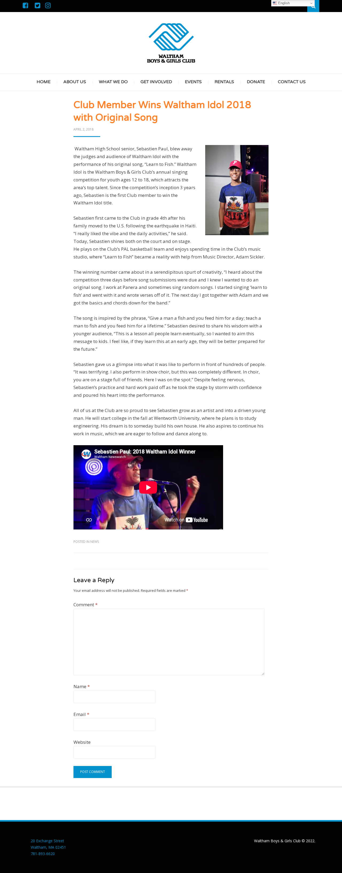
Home (43, 82)
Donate (256, 82)
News (94, 541)
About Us (74, 82)
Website (82, 742)
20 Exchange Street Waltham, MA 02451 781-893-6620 (48, 847)
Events (193, 82)
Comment (85, 604)
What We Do (113, 82)
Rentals (224, 82)
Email (81, 714)
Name (81, 686)
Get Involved (156, 82)
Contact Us (292, 82)
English (283, 3)
